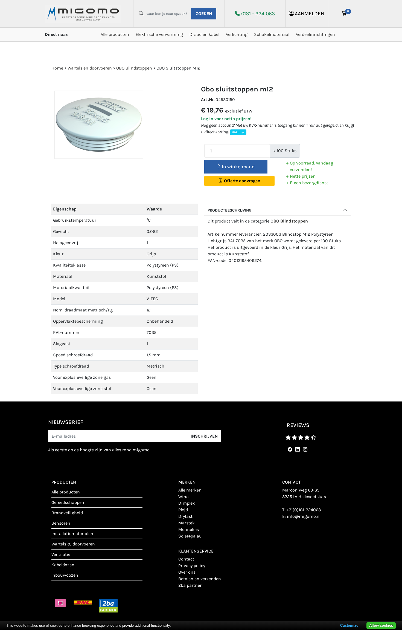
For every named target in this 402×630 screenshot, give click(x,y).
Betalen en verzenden (199, 578)
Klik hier (238, 132)
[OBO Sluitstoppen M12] (98, 125)
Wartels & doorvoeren (73, 544)
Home (57, 68)
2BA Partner (190, 585)
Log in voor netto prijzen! (226, 118)
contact (186, 559)
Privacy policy (191, 565)
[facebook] (289, 449)
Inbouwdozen (64, 575)
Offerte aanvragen (241, 180)
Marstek (186, 522)
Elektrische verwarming (159, 34)
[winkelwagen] (344, 13)
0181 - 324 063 (258, 13)
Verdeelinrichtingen (315, 34)
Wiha (183, 496)
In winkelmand (238, 166)
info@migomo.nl (304, 516)
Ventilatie (60, 554)
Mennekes (188, 529)
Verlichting (236, 34)
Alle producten (115, 34)
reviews (298, 425)
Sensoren (60, 523)
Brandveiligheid (67, 512)
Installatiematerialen (72, 533)
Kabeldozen (62, 564)
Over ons (187, 572)
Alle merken (190, 490)
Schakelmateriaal (271, 34)
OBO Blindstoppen (289, 221)
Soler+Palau (190, 536)
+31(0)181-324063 (304, 509)
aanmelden (309, 13)
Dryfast (185, 516)
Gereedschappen (67, 502)
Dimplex (186, 503)
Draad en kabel (204, 34)
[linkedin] (296, 449)
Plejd (183, 509)
